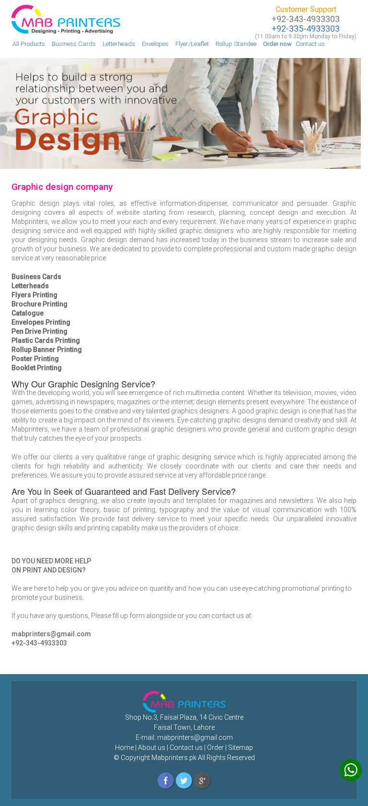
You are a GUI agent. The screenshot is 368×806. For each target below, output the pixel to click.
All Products (28, 43)
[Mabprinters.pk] (66, 18)
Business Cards (74, 43)
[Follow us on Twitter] (184, 780)
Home (124, 747)
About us (151, 747)
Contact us (310, 43)
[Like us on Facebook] (166, 780)
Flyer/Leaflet (192, 43)
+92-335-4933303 (306, 28)
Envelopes (155, 43)
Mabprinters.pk (173, 757)
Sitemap (240, 747)
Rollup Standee (236, 43)
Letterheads (119, 43)
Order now (277, 43)
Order (215, 747)
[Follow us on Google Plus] (202, 780)
